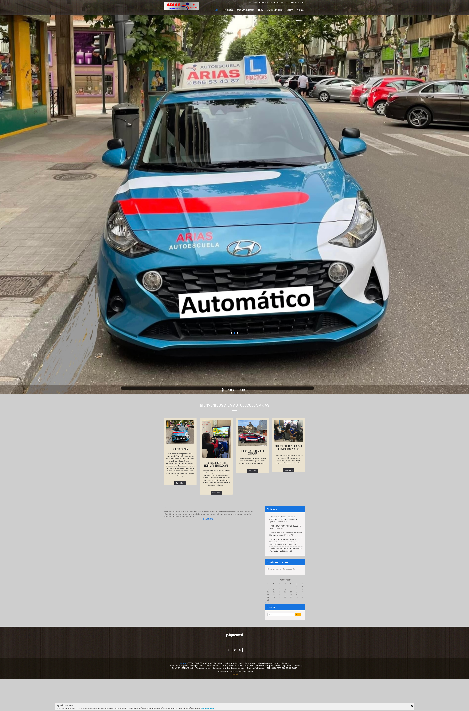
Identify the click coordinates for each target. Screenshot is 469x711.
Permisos (300, 10)
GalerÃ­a (289, 20)
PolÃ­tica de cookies (203, 700)
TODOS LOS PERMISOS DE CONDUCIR (282, 700)
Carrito (247, 695)
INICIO (217, 10)
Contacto (300, 20)
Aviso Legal (237, 695)
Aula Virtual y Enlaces (275, 10)
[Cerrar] (412, 706)
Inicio (182, 695)
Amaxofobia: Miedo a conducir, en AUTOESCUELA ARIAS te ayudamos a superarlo (283, 551)
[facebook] (229, 682)
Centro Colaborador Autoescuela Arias (265, 695)
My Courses (287, 698)
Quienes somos (228, 10)
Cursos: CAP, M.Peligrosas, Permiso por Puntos (186, 698)
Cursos (290, 10)
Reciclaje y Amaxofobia (245, 10)
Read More (180, 515)
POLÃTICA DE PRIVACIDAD (182, 700)
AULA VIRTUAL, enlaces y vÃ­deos (217, 695)
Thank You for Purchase (255, 700)
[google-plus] (240, 682)
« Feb (267, 635)
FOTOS (223, 698)
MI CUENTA (275, 698)
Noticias (297, 698)
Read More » (208, 551)
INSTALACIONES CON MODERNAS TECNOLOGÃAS (248, 698)
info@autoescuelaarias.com (261, 2)
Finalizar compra (212, 698)
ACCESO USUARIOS (194, 695)
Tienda (260, 10)
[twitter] (234, 682)
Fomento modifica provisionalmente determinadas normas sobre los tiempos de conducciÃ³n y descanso (284, 574)
